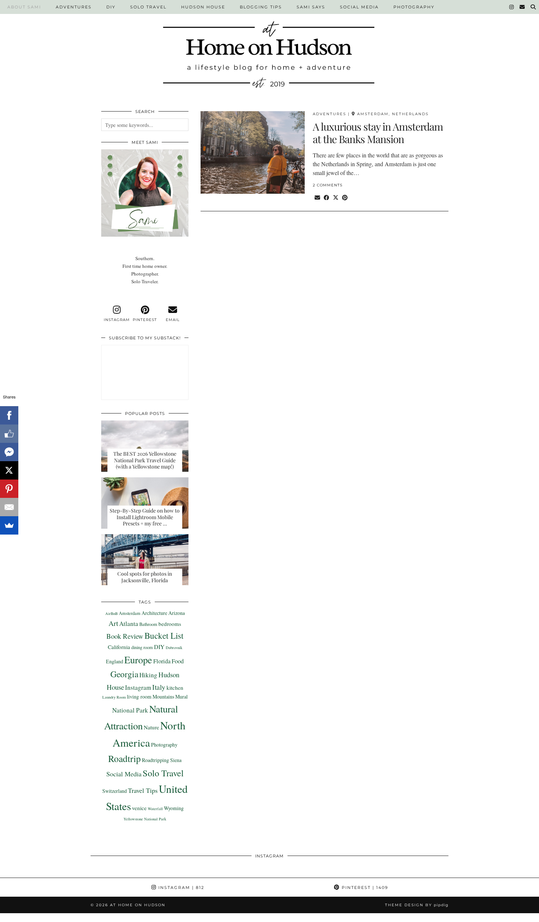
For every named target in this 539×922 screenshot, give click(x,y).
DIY (110, 7)
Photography (413, 7)
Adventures (74, 7)
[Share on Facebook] (326, 197)
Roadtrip (124, 758)
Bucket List (163, 635)
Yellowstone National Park (145, 818)
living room (139, 696)
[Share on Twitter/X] (335, 197)
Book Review (124, 636)
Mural (181, 696)
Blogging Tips (261, 7)
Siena (176, 760)
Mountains (163, 696)
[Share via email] (317, 197)
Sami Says (311, 7)
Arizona (176, 612)
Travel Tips (143, 790)
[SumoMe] (9, 525)
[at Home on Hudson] (269, 50)
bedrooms (169, 623)
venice (139, 808)
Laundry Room (114, 697)
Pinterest (364, 887)
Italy (158, 687)
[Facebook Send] (9, 452)
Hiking (148, 675)
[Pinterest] (9, 489)
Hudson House (203, 7)
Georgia (124, 674)
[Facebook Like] (9, 433)
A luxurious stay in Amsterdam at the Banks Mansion (378, 133)
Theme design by (416, 905)
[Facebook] (9, 415)
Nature (151, 727)
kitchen (174, 687)
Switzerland (114, 790)
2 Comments (327, 185)
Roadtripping (155, 760)
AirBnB (111, 613)
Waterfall (155, 808)
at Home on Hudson (137, 905)
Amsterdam (129, 613)
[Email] (522, 7)
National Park (130, 710)
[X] (9, 470)
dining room (142, 647)
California (119, 646)
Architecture (154, 612)
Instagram (138, 687)
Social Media (359, 7)
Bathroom (148, 624)
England (114, 661)
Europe (138, 659)
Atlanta (128, 623)
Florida (161, 661)
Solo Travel (148, 7)
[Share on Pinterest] (344, 197)
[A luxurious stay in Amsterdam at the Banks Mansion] (253, 152)
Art (113, 623)
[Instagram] (511, 7)
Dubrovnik (174, 647)
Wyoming (174, 808)
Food (178, 661)
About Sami (24, 7)
